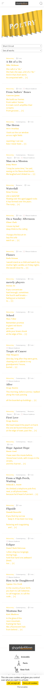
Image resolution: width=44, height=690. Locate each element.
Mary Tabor (11, 319)
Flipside (11, 508)
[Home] (21, 3)
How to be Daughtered (20, 580)
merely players (15, 282)
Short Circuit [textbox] (8, 46)
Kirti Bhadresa (12, 614)
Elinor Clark (11, 222)
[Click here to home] (22, 647)
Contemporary (20, 122)
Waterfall (12, 188)
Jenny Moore (11, 164)
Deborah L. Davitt (13, 485)
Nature (9, 158)
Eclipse (10, 544)
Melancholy (10, 58)
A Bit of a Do (14, 61)
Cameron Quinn (12, 95)
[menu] (3, 3)
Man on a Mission (17, 161)
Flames (10, 254)
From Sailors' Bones (18, 92)
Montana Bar (14, 610)
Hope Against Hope (18, 447)
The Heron (12, 125)
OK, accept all (13, 683)
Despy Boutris (12, 388)
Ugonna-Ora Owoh (14, 584)
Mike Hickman (12, 65)
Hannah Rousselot (13, 512)
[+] (26, 77)
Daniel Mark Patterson (15, 548)
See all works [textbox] (8, 50)
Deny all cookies (30, 683)
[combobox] (22, 46)
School (10, 315)
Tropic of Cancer (16, 351)
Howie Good (11, 451)
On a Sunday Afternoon (20, 218)
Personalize (22, 687)
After (9, 384)
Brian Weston (12, 192)
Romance (31, 155)
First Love (12, 417)
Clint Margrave (12, 355)
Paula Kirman (12, 258)
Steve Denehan (12, 129)
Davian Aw (10, 286)
